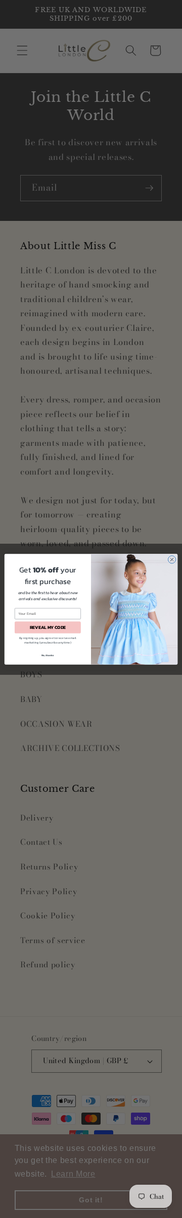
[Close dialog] (171, 559)
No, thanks (47, 655)
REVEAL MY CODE (48, 627)
